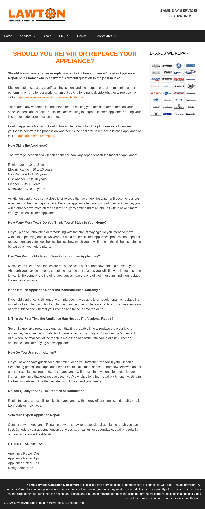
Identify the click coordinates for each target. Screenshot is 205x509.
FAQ (62, 36)
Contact (82, 36)
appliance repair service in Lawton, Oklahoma (50, 97)
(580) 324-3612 (178, 16)
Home (8, 36)
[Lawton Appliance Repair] (37, 14)
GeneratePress (75, 502)
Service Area (103, 36)
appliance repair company (36, 136)
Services (26, 36)
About (47, 36)
